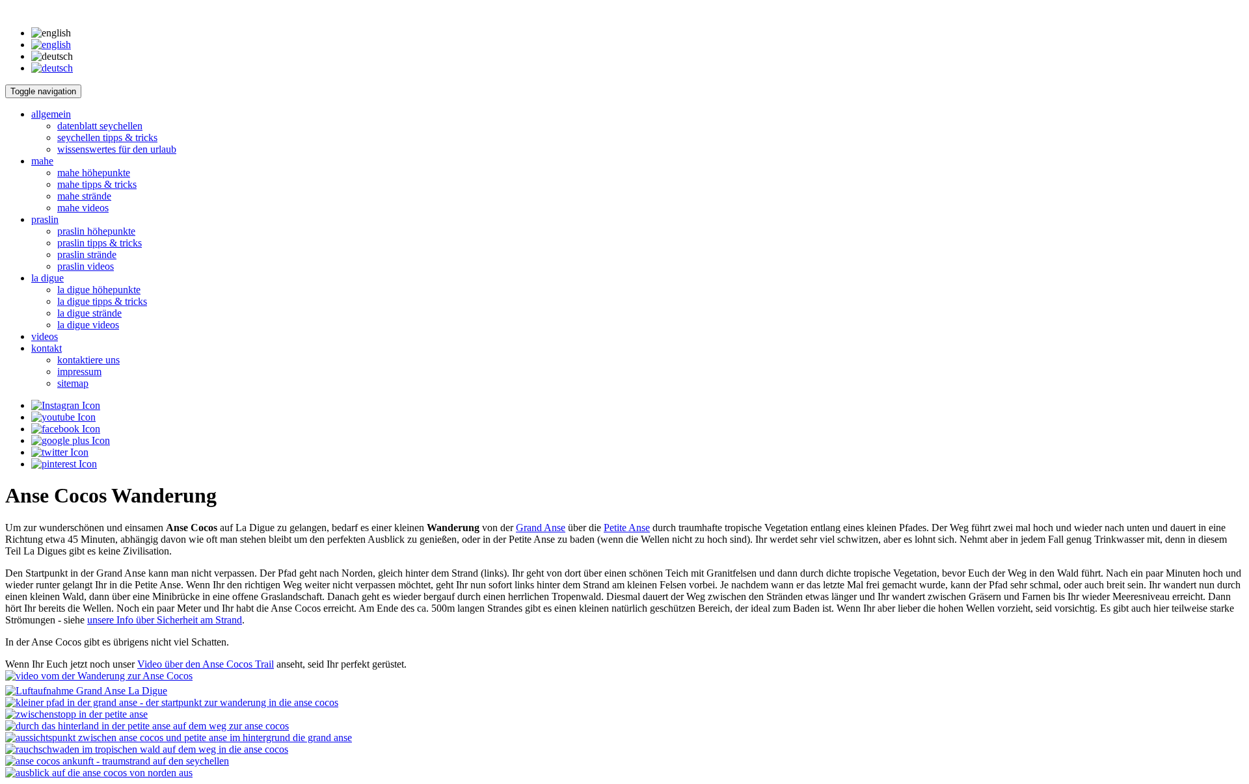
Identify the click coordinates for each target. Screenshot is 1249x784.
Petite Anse (627, 527)
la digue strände (89, 313)
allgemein (51, 114)
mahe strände (84, 196)
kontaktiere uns (88, 359)
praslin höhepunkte (96, 231)
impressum (79, 371)
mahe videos (83, 207)
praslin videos (85, 266)
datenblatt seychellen (99, 125)
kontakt (46, 348)
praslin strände (86, 254)
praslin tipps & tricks (99, 242)
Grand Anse (540, 527)
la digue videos (88, 324)
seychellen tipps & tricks (107, 137)
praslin (45, 219)
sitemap (72, 383)
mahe (42, 160)
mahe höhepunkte (93, 172)
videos (44, 336)
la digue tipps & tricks (102, 301)
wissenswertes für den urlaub (116, 149)
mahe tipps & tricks (97, 184)
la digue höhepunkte (99, 289)
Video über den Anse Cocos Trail (205, 664)
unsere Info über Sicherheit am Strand (164, 619)
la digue (47, 277)
